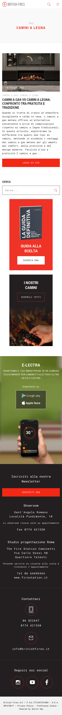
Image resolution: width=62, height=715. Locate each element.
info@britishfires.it (31, 649)
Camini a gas (10, 95)
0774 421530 (31, 625)
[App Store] (31, 404)
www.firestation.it (31, 577)
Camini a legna (29, 95)
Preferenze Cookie (46, 705)
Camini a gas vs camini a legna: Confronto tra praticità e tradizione (26, 103)
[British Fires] (13, 4)
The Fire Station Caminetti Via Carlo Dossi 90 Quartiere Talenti (31, 553)
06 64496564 (35, 573)
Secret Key (37, 709)
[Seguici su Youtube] (32, 682)
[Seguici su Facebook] (47, 682)
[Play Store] (31, 397)
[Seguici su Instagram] (18, 682)
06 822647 (31, 620)
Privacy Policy (25, 705)
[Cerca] (49, 4)
